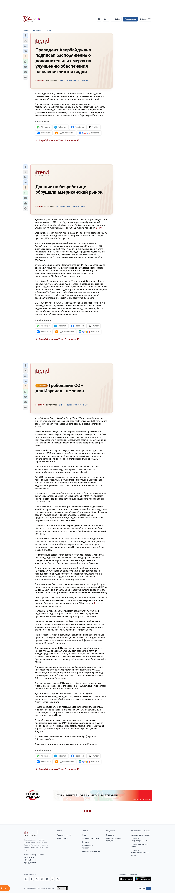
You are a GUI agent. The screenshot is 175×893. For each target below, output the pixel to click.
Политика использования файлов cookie (140, 852)
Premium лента (62, 838)
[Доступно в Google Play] (143, 879)
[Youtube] (42, 879)
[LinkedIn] (52, 879)
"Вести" (99, 228)
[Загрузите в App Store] (126, 879)
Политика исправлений (91, 851)
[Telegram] (47, 879)
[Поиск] (99, 19)
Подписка (110, 835)
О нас (84, 835)
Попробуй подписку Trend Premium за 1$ (58, 140)
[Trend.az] (32, 19)
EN (140, 888)
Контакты (85, 842)
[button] (25, 35)
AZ (144, 888)
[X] (37, 879)
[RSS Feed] (58, 879)
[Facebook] (31, 879)
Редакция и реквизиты (90, 838)
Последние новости (64, 835)
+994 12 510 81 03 (30, 860)
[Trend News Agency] (31, 833)
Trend (97, 603)
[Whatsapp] (26, 879)
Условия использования (140, 835)
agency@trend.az (30, 863)
